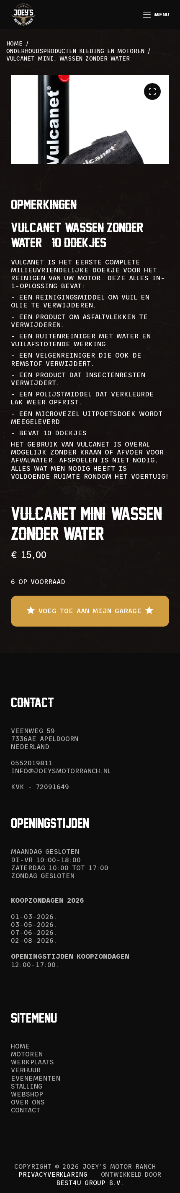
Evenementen (35, 1078)
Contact (25, 1110)
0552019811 (32, 763)
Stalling (26, 1086)
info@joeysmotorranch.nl (61, 770)
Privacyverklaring (52, 1174)
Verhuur (26, 1070)
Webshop (27, 1094)
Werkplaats (32, 1062)
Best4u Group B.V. (90, 1182)
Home (20, 1046)
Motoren (27, 1054)
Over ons (28, 1102)
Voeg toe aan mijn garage (90, 610)
